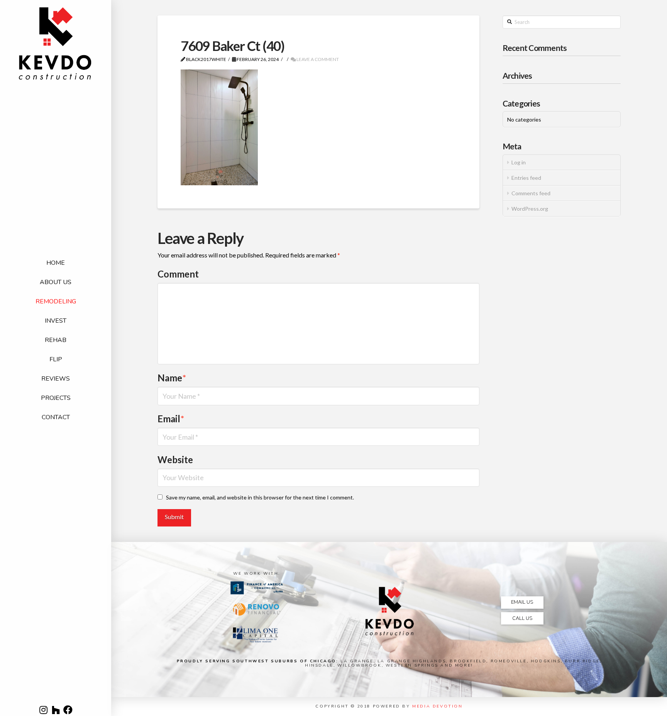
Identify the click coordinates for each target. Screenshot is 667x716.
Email (170, 418)
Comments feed (530, 193)
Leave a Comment (317, 59)
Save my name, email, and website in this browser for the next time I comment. (260, 497)
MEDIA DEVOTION (437, 706)
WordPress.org (529, 208)
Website (175, 459)
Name (171, 377)
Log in (518, 162)
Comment (178, 273)
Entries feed (526, 177)
